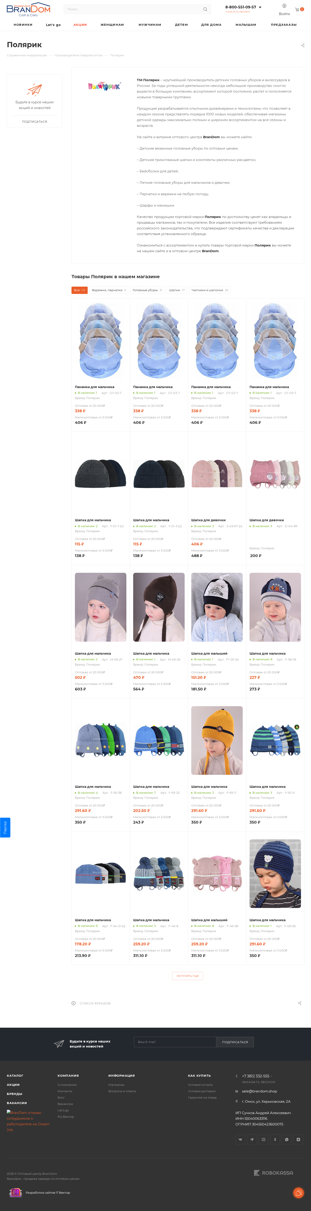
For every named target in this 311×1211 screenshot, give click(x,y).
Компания (68, 1075)
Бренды (14, 1094)
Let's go (63, 1110)
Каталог (15, 1075)
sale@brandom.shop (259, 1091)
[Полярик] (104, 86)
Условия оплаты (200, 1085)
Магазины (116, 1085)
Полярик (93, 398)
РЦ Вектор (66, 1116)
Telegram (252, 1139)
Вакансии (17, 1103)
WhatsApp (287, 1139)
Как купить (199, 1075)
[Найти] (205, 9)
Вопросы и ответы (122, 1091)
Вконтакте (240, 1139)
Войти (284, 14)
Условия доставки (202, 1091)
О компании (67, 1085)
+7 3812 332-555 (255, 1076)
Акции (13, 1085)
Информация (121, 1075)
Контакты (65, 1091)
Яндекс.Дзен (298, 1139)
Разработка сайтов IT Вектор (47, 1192)
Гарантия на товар (202, 1097)
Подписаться (235, 1042)
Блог (61, 1097)
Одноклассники (275, 1139)
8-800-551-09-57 (240, 7)
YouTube (263, 1139)
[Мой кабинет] (284, 6)
